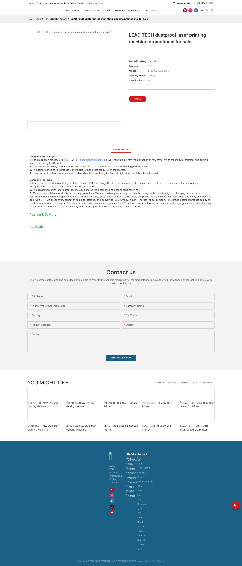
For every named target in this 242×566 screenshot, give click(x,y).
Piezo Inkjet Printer (131, 491)
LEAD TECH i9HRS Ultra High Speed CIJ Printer (194, 427)
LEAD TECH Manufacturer (201, 382)
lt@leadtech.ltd (184, 3)
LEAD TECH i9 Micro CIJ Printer (156, 427)
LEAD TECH (34, 19)
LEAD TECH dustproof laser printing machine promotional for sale (109, 19)
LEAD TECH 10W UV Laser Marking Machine (43, 427)
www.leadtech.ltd (146, 561)
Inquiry (137, 98)
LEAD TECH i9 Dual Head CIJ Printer (121, 427)
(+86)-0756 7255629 (205, 3)
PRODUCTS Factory (56, 19)
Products (161, 382)
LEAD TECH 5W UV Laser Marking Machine (81, 427)
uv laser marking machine (90, 159)
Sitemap (160, 561)
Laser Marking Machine (132, 478)
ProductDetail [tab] (121, 149)
